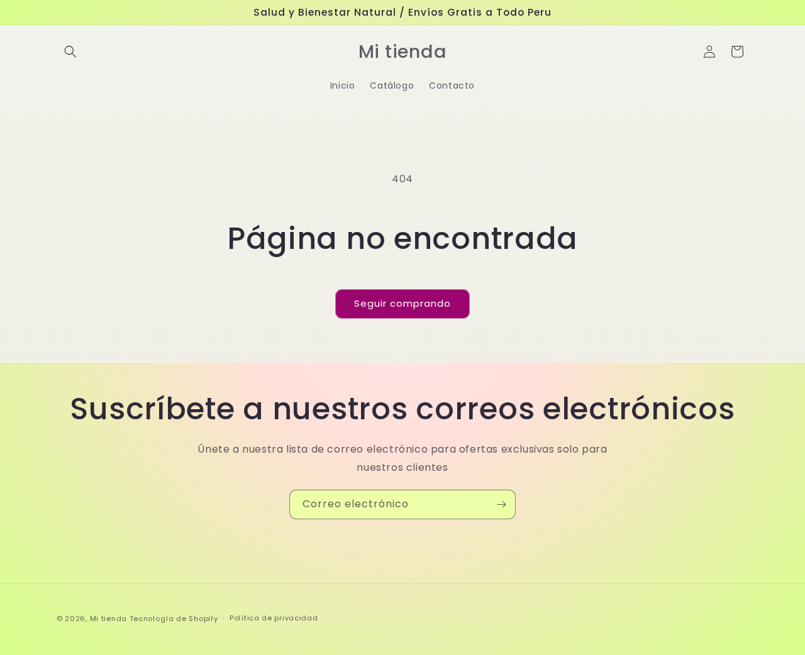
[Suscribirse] (501, 504)
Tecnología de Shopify (174, 619)
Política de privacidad (274, 618)
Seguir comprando (402, 303)
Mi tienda (108, 619)
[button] (70, 51)
